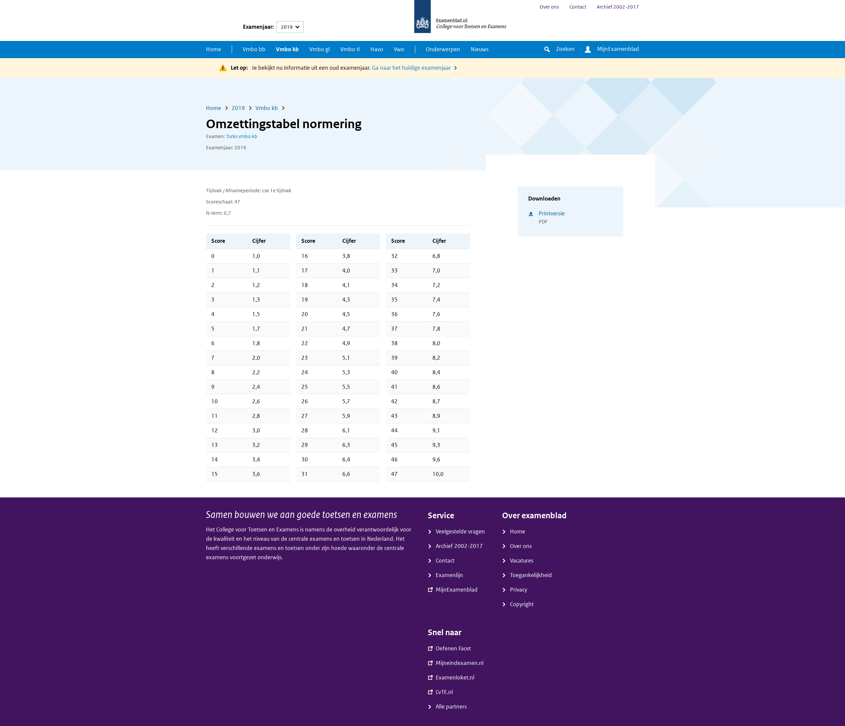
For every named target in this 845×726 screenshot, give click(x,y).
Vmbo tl (350, 49)
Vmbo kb (287, 49)
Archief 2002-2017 (618, 7)
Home (213, 49)
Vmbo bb (254, 49)
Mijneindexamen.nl (460, 663)
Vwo (399, 49)
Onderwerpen (443, 49)
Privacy (518, 589)
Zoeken (565, 49)
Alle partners (451, 706)
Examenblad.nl (451, 20)
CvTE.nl (444, 692)
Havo (376, 49)
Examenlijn (449, 575)
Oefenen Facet (453, 648)
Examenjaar (257, 26)
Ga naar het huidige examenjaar (411, 67)
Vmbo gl (319, 49)
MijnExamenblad (618, 49)
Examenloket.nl (455, 677)
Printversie (552, 213)
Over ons (549, 7)
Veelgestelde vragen (460, 531)
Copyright (522, 604)
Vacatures (521, 560)
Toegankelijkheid (531, 575)
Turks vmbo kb (241, 136)
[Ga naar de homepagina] (422, 20)
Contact (577, 7)
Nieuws (480, 49)
